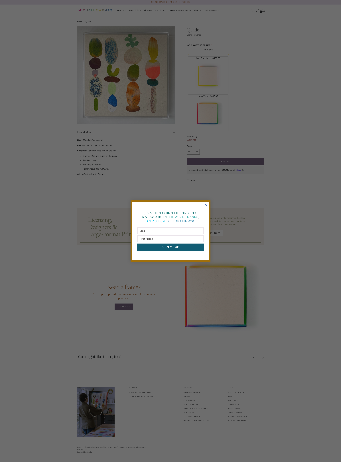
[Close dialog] (206, 204)
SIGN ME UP (170, 247)
